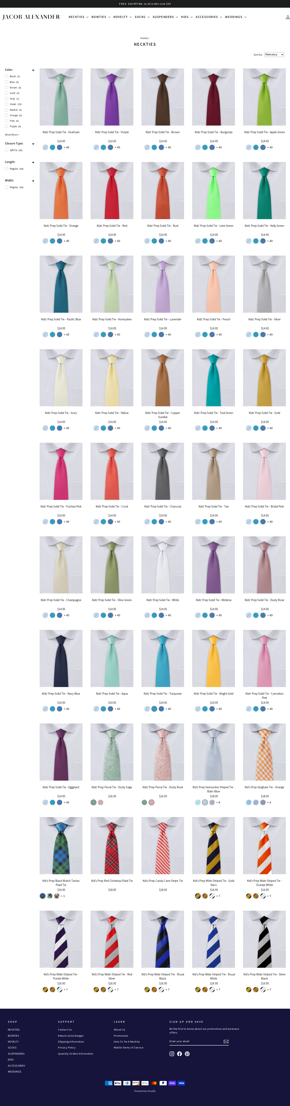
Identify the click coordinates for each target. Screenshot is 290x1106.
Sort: (258, 54)
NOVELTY (121, 17)
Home (144, 38)
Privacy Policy (67, 1047)
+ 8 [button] (218, 802)
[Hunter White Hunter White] (212, 896)
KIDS (185, 17)
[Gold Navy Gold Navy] (198, 896)
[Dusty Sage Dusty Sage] (93, 802)
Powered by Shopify (145, 1090)
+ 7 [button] (218, 896)
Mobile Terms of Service (128, 1047)
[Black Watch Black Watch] (43, 896)
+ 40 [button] (66, 147)
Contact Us (65, 1029)
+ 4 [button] (269, 802)
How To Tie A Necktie (127, 1041)
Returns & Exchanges (70, 1035)
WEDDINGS (234, 17)
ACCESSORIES (207, 17)
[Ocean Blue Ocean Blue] (60, 147)
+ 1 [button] (63, 896)
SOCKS (141, 17)
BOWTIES (99, 17)
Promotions (121, 1035)
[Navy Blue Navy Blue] (212, 802)
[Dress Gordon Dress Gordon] (50, 896)
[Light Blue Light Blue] (256, 802)
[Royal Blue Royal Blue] (263, 802)
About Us (119, 1029)
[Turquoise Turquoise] (52, 147)
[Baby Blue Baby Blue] (205, 802)
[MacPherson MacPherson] (57, 896)
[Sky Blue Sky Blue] (45, 147)
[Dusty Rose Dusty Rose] (101, 802)
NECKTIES (77, 17)
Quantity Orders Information (75, 1053)
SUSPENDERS (164, 17)
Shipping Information (71, 1041)
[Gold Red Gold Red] (205, 896)
